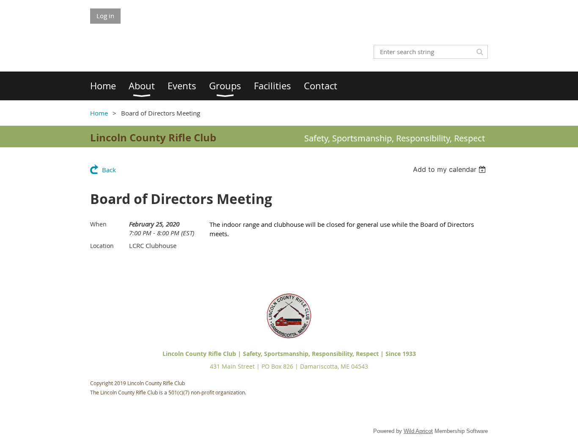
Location (102, 246)
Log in (105, 15)
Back (109, 169)
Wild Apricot (418, 431)
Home (99, 113)
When (98, 224)
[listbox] (450, 169)
